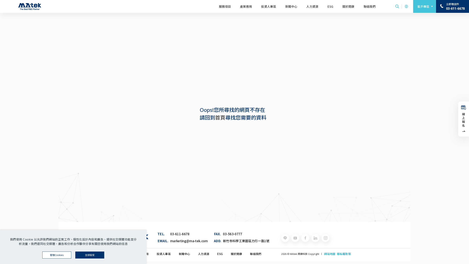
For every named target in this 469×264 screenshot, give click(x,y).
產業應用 (246, 6)
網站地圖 (329, 254)
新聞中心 (291, 6)
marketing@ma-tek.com (189, 240)
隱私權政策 (344, 254)
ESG (330, 6)
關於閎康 (348, 6)
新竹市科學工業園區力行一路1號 (246, 240)
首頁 (220, 117)
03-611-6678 (180, 233)
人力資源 (312, 6)
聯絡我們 (370, 6)
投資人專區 (268, 6)
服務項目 (225, 6)
